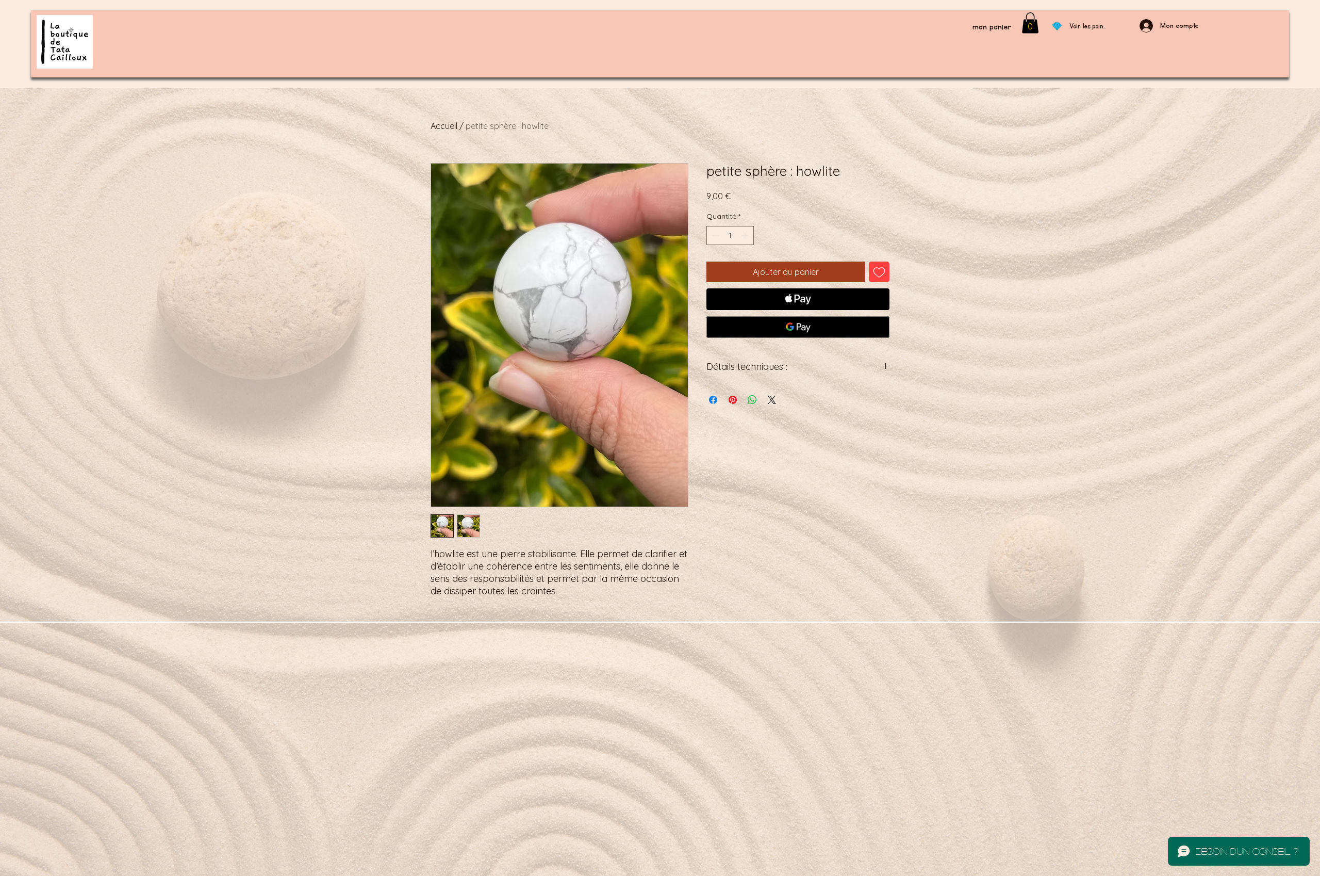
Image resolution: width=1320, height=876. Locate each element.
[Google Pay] (797, 327)
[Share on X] (772, 400)
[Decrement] (714, 235)
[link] (1030, 23)
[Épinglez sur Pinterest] (733, 400)
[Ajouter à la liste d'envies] (879, 272)
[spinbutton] (730, 235)
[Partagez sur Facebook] (713, 400)
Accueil (444, 126)
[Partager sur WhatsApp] (752, 400)
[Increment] (745, 235)
